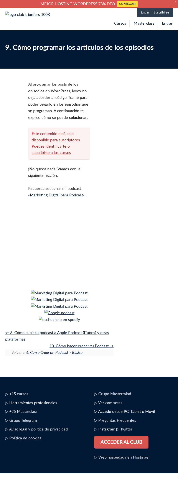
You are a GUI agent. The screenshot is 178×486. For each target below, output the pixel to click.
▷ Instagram (104, 429)
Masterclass (144, 23)
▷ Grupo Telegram (21, 421)
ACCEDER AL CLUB (121, 442)
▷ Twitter (124, 429)
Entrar (145, 12)
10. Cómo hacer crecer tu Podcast (79, 346)
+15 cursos (18, 394)
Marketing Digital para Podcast (56, 195)
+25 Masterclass (23, 412)
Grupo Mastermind (114, 394)
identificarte (56, 146)
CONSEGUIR (127, 4)
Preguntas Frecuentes (117, 421)
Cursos (120, 23)
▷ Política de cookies (23, 438)
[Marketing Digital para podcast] (59, 313)
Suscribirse (161, 12)
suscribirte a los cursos (51, 153)
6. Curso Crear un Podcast (47, 353)
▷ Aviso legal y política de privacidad (36, 429)
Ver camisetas (110, 403)
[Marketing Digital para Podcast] (59, 293)
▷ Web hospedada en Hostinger (122, 457)
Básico (77, 353)
